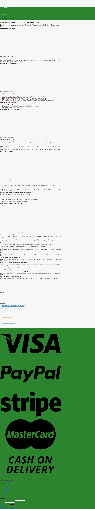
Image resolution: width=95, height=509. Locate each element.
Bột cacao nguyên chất (8, 491)
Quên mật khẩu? (3, 506)
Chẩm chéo (6, 489)
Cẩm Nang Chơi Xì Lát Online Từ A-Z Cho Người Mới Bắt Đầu (13, 306)
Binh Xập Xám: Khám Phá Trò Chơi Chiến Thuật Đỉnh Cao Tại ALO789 (14, 305)
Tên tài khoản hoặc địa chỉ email (7, 500)
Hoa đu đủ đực (7, 492)
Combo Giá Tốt (7, 493)
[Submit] (2, 484)
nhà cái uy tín (8, 508)
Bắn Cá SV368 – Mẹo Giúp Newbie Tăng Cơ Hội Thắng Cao (13, 308)
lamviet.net (6, 315)
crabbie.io (13, 508)
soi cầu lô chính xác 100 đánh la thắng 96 (7, 481)
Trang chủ (4, 485)
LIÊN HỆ (4, 14)
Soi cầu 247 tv (2, 508)
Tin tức (3, 495)
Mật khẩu (2, 502)
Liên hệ (3, 494)
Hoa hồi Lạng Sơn (7, 490)
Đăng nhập (11, 504)
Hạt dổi (5, 488)
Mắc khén (6, 487)
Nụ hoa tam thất (7, 486)
